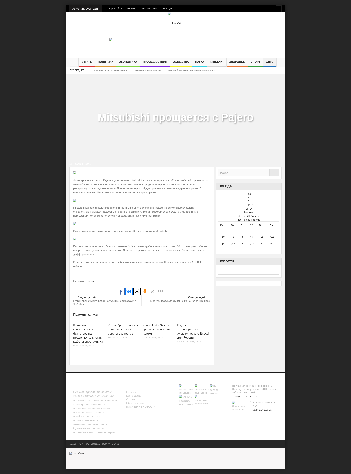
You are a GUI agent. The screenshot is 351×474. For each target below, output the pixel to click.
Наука (199, 61)
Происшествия (155, 61)
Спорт (255, 61)
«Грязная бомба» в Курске (148, 70)
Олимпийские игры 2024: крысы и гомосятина (191, 70)
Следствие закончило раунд (263, 404)
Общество (181, 61)
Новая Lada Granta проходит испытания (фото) (157, 329)
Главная (78, 164)
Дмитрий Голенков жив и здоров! (111, 70)
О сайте (131, 8)
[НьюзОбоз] (175, 23)
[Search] (274, 172)
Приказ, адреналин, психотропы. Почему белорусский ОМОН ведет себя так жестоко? (254, 389)
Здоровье (237, 61)
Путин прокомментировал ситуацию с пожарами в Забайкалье (104, 301)
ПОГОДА (168, 8)
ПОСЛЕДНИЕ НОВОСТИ (141, 406)
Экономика (128, 61)
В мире (86, 61)
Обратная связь (149, 8)
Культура (217, 61)
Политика (105, 61)
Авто (270, 61)
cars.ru (90, 281)
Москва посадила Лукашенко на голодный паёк (180, 299)
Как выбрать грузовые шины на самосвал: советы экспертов (123, 329)
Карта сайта (115, 8)
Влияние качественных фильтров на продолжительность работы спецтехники (88, 333)
